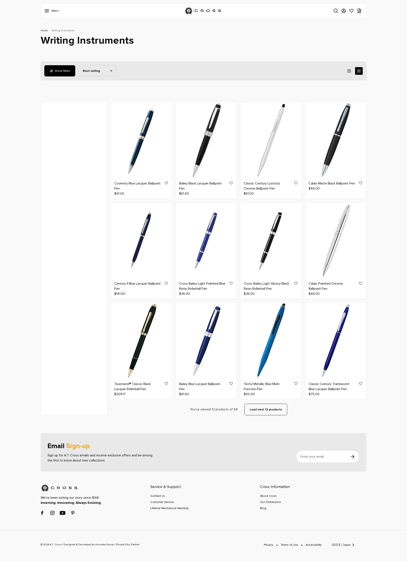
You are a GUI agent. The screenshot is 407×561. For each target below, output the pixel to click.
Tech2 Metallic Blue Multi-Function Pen (262, 386)
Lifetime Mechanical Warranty (169, 508)
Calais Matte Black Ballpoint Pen (332, 183)
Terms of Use (289, 545)
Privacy (268, 545)
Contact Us (157, 496)
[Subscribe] (352, 456)
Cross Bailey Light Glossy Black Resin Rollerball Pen (266, 286)
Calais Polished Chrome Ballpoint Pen (326, 286)
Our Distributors (270, 502)
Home (44, 30)
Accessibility (314, 545)
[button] (335, 10)
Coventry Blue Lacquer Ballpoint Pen (137, 186)
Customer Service (162, 502)
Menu (47, 10)
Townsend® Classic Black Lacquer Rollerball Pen (132, 386)
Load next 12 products (266, 409)
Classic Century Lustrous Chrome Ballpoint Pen (262, 186)
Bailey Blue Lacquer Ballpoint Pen (199, 386)
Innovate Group (104, 544)
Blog (263, 508)
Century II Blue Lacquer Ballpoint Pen (137, 286)
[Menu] (47, 10)
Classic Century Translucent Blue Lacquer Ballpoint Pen (329, 386)
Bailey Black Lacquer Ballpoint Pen (200, 186)
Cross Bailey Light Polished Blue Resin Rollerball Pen (202, 286)
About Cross (268, 496)
